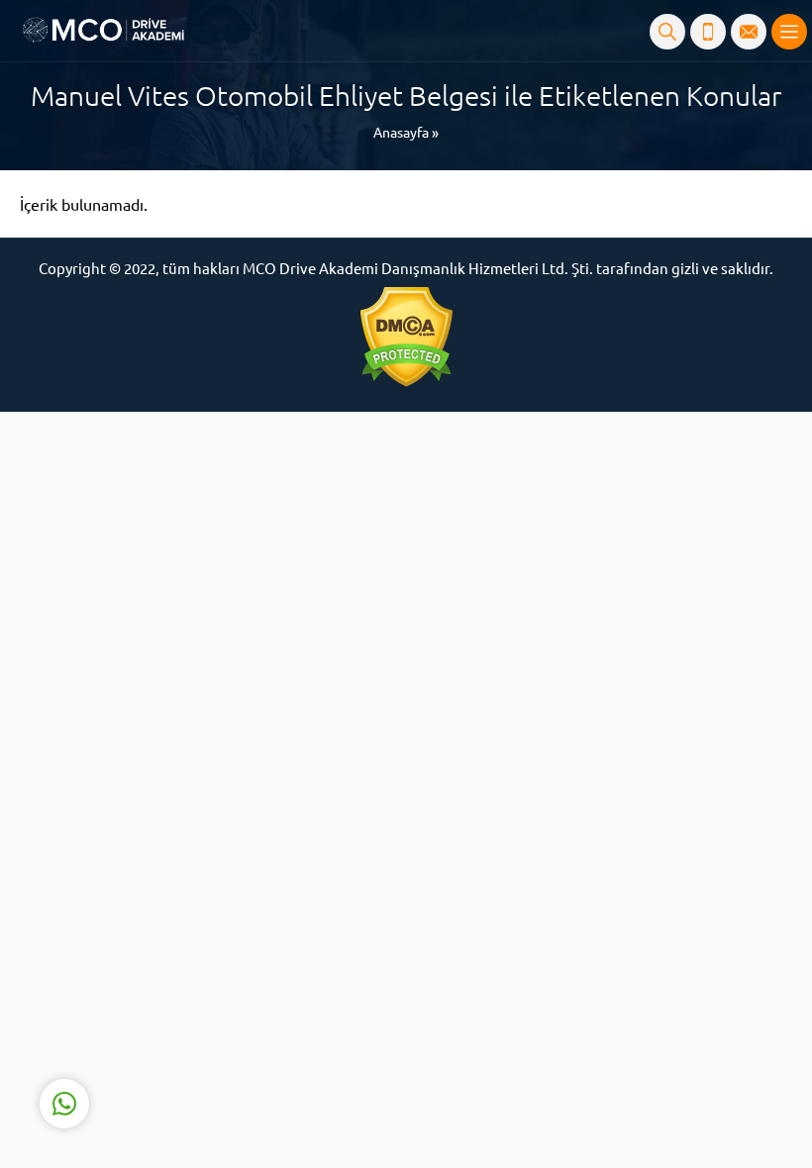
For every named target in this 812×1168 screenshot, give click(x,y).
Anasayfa (401, 132)
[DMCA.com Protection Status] (406, 337)
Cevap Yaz (188, 1024)
